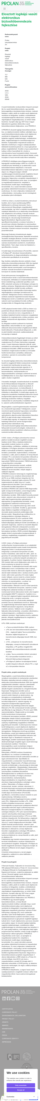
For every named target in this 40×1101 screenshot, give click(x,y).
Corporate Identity (10, 1038)
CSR (3, 1032)
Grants (5, 1022)
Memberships (7, 1029)
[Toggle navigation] (4, 9)
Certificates (7, 1009)
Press (4, 1035)
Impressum (6, 1042)
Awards (5, 1025)
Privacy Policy (8, 1019)
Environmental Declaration (13, 1015)
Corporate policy (9, 1012)
